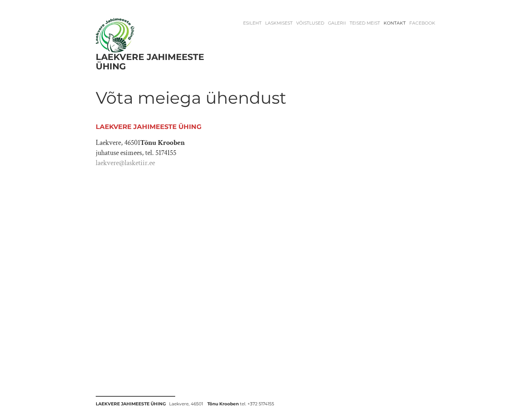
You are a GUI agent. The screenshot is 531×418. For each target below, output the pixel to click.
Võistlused (310, 23)
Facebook (422, 23)
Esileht (252, 23)
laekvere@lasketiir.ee (125, 163)
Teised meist (365, 23)
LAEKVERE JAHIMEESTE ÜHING (150, 62)
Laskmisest (279, 23)
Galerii (337, 23)
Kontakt (395, 23)
